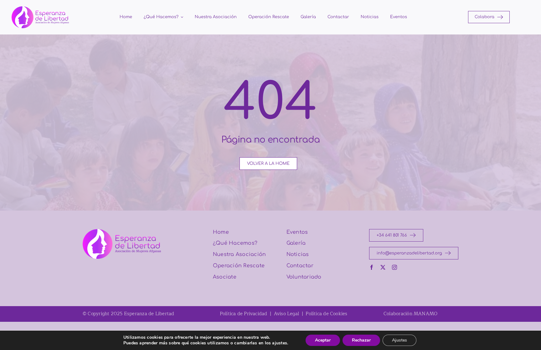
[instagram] (394, 267)
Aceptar (323, 340)
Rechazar (361, 340)
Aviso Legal (286, 314)
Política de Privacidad (243, 314)
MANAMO (425, 314)
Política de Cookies (326, 314)
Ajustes (399, 340)
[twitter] (382, 267)
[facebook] (371, 267)
